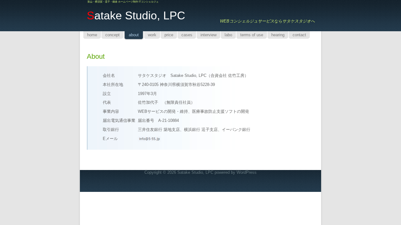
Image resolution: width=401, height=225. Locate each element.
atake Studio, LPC (136, 15)
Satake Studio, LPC (195, 172)
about (96, 56)
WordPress (247, 172)
